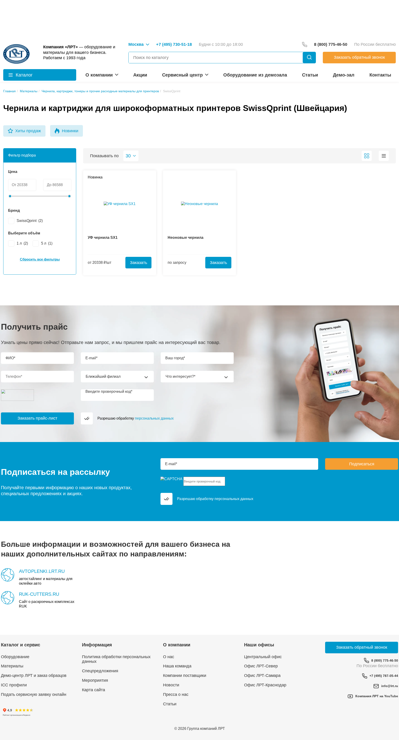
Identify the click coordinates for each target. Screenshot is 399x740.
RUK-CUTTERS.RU (39, 594)
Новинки (70, 131)
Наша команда (177, 666)
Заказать (138, 262)
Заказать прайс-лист (37, 418)
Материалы (12, 666)
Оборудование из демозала (255, 74)
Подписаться (361, 464)
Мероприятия (95, 680)
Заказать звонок (359, 57)
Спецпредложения (100, 671)
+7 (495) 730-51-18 (174, 44)
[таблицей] (384, 156)
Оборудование (15, 656)
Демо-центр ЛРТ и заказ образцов (33, 675)
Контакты (380, 74)
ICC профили (14, 685)
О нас (168, 656)
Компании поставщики (184, 675)
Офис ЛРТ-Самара (262, 675)
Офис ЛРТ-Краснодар (265, 685)
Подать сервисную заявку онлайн (33, 694)
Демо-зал (343, 74)
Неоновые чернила (185, 238)
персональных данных (154, 418)
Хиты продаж (28, 131)
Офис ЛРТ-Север (261, 666)
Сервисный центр (182, 74)
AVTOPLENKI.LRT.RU (42, 571)
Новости (171, 685)
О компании (99, 74)
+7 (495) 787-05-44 (383, 676)
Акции (140, 74)
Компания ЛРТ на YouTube (376, 696)
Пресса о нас (175, 694)
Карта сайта (93, 690)
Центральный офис (263, 656)
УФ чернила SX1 (103, 238)
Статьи (310, 74)
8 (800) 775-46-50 (384, 660)
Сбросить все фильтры (40, 259)
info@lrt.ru (389, 686)
